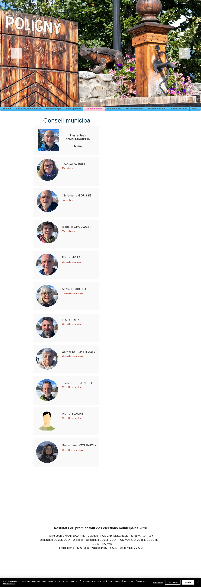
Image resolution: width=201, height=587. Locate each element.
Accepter (188, 582)
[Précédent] (16, 53)
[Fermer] (197, 582)
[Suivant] (184, 53)
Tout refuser (173, 582)
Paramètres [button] (158, 582)
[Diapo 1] (101, 101)
